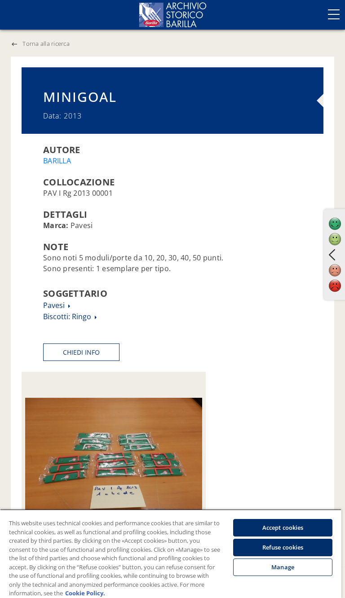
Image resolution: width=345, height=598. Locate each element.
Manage (282, 567)
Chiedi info (81, 352)
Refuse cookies (283, 547)
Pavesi (54, 305)
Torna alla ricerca (46, 44)
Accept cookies (283, 527)
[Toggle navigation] (334, 14)
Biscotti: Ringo (68, 316)
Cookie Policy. (85, 593)
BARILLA (57, 161)
